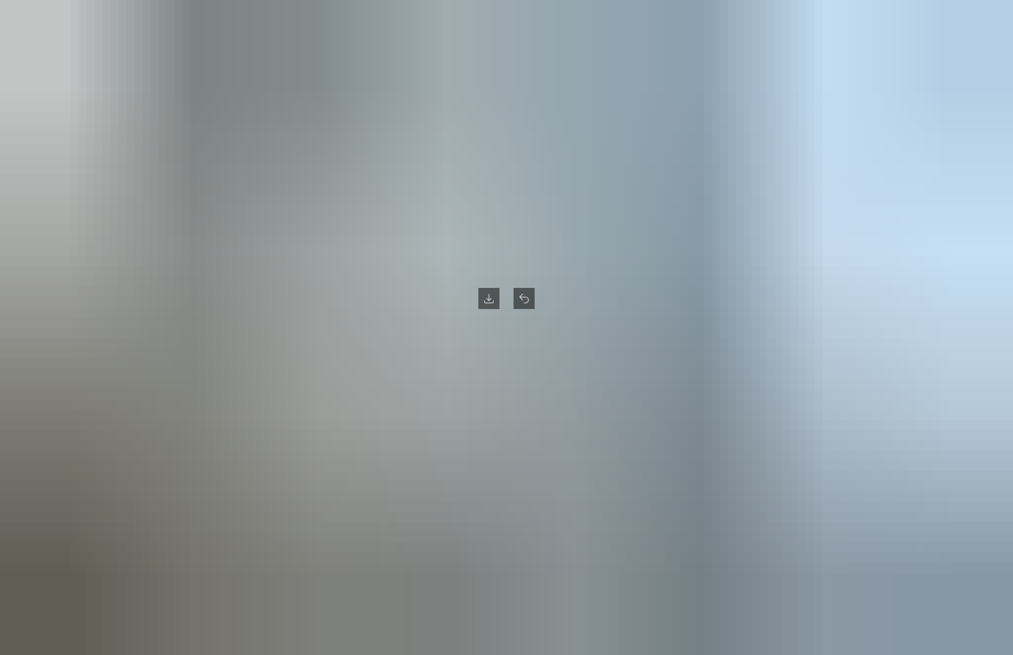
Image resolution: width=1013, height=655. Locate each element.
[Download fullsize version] (488, 298)
